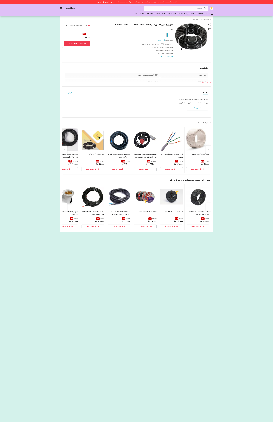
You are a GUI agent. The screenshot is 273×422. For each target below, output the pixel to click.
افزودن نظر (68, 93)
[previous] (208, 150)
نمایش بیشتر (206, 83)
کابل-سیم (195, 19)
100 (164, 35)
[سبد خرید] (61, 8)
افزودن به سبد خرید (76, 43)
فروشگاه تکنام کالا (206, 19)
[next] (64, 150)
